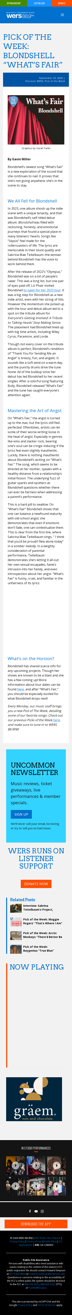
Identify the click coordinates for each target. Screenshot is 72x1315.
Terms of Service (47, 1305)
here (20, 689)
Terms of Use (34, 1241)
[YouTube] (36, 1211)
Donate (61, 3)
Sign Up (21, 814)
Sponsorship (14, 3)
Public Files (50, 1241)
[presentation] (15, 1165)
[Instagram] (42, 1211)
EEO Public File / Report (47, 1238)
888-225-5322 (31, 1284)
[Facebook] (30, 1211)
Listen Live (39, 3)
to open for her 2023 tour (42, 290)
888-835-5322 (48, 1284)
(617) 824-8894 (17, 1274)
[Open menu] (62, 15)
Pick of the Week (55, 81)
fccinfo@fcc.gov (37, 1287)
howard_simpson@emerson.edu (47, 1274)
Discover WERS (34, 81)
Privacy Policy (17, 1241)
